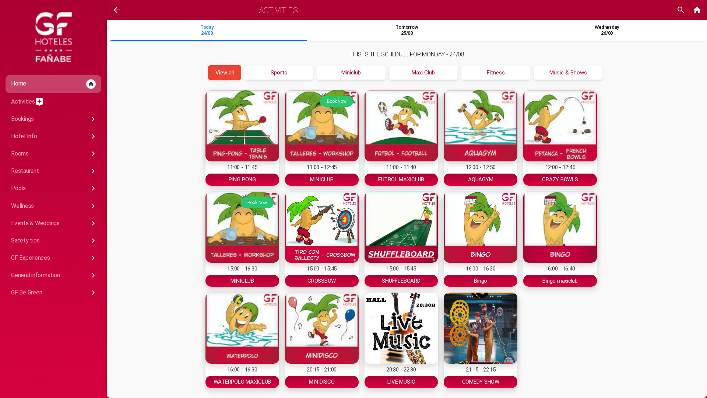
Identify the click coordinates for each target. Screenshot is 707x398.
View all (224, 72)
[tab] (207, 30)
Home (52, 83)
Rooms (54, 153)
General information (54, 275)
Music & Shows (568, 72)
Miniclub (351, 72)
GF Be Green (54, 292)
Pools (54, 188)
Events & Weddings (54, 223)
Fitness (496, 72)
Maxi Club (423, 72)
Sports (279, 72)
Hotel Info (54, 136)
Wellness (54, 206)
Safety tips (54, 240)
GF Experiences (54, 258)
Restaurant (54, 171)
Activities (27, 101)
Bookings (54, 119)
